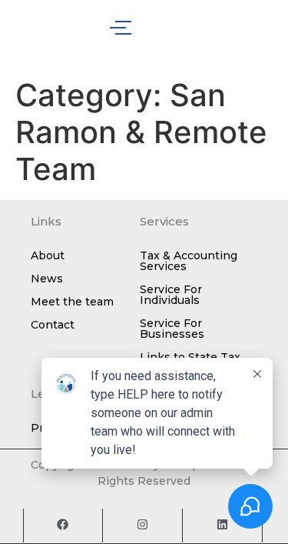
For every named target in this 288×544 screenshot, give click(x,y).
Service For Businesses (172, 328)
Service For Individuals (171, 294)
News (47, 278)
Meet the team (72, 302)
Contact (52, 325)
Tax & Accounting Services (188, 261)
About (48, 255)
